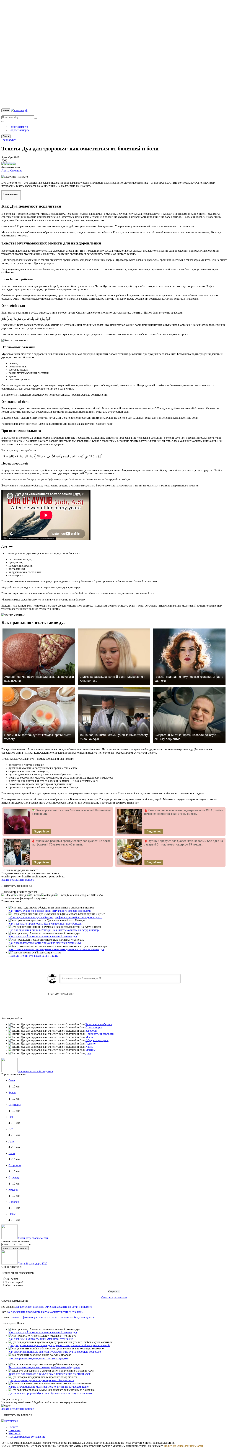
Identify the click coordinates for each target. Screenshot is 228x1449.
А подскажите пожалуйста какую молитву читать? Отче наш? (45, 1311)
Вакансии (14, 1430)
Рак (11, 1116)
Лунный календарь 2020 (32, 1263)
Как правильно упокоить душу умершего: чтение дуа (41, 1338)
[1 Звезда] (7, 895)
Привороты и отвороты (100, 1033)
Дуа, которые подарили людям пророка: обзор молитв (41, 1380)
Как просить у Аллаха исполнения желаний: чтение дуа (43, 936)
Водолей (14, 1201)
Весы (12, 1153)
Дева (11, 1141)
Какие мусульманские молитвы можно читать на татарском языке (49, 1386)
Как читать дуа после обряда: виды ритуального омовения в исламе (50, 910)
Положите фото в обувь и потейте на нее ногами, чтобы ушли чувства (52, 1317)
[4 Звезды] (48, 895)
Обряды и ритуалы (97, 1040)
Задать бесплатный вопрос (17, 879)
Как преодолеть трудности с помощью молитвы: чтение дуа (45, 942)
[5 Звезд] (60, 895)
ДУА (88, 1053)
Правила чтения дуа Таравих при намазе (33, 955)
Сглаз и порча (94, 1027)
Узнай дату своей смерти (33, 1238)
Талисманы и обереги (99, 1024)
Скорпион (15, 1165)
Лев (11, 1128)
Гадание (90, 1043)
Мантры (90, 1049)
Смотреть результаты (114, 1297)
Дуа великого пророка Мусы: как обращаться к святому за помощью (50, 1393)
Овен (12, 1080)
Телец (12, 1092)
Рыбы (12, 1213)
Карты (89, 1046)
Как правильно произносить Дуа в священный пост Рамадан (45, 923)
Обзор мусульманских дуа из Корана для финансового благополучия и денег (55, 917)
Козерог (13, 1189)
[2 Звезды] (21, 895)
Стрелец (14, 1177)
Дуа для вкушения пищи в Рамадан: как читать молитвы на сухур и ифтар (54, 930)
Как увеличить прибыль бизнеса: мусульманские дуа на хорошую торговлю (55, 1351)
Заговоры (91, 1030)
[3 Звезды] (34, 895)
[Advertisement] (108, 54)
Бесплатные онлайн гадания (35, 1071)
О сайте (13, 1426)
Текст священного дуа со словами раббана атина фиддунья (44, 1367)
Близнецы (15, 1104)
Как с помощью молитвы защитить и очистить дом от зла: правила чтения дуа (56, 949)
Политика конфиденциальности (183, 1445)
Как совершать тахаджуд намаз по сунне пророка (38, 1358)
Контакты (14, 1433)
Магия (89, 1037)
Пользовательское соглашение (27, 1436)
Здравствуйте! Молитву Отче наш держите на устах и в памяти (53, 1306)
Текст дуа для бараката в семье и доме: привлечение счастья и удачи (50, 1373)
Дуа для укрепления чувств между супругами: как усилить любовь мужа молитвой (59, 1345)
